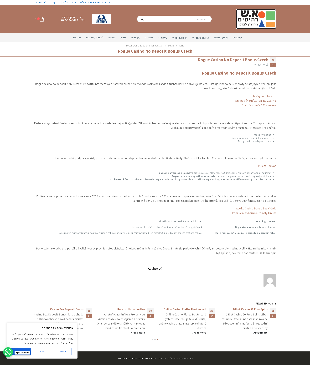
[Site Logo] (256, 19)
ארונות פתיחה (202, 37)
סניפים (111, 37)
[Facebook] (45, 2)
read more (261, 332)
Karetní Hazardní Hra (131, 309)
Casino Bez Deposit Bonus (66, 309)
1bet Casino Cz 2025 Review (259, 105)
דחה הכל (41, 351)
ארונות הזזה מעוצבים (142, 37)
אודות (123, 37)
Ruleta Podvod (267, 166)
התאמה (62, 351)
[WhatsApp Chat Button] (8, 352)
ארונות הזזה (181, 37)
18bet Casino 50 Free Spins (250, 309)
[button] (157, 339)
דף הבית (237, 37)
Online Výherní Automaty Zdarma (255, 100)
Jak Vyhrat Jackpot (264, 96)
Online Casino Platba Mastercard (185, 309)
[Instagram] (36, 2)
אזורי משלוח (69, 2)
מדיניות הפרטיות (124, 358)
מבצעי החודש (221, 37)
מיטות (164, 37)
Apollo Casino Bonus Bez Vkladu (256, 208)
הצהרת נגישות (137, 358)
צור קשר (55, 2)
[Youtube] (40, 2)
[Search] (142, 19)
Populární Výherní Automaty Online (254, 213)
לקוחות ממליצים (95, 37)
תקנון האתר (149, 358)
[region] (42, 341)
